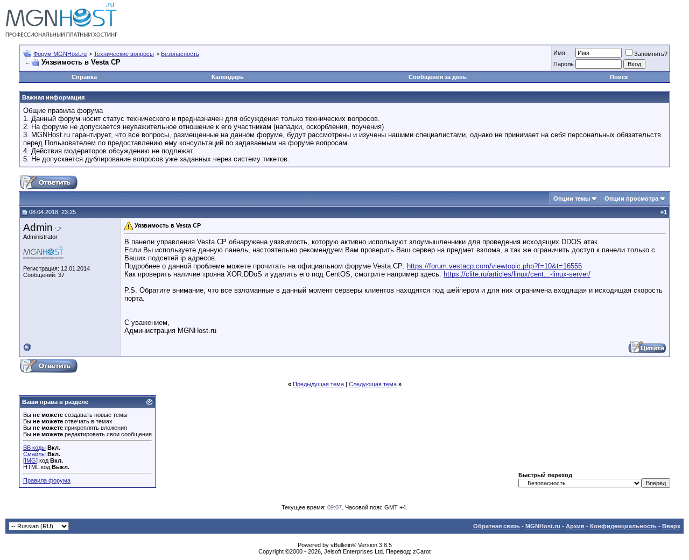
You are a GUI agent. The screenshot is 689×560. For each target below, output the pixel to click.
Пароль (563, 64)
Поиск (619, 77)
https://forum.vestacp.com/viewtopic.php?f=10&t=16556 (494, 266)
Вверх (671, 526)
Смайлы (34, 454)
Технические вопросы (124, 54)
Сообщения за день (438, 77)
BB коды (34, 447)
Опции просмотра (631, 198)
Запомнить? (650, 54)
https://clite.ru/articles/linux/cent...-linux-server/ (517, 274)
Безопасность (180, 54)
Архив (575, 526)
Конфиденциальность (623, 526)
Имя (559, 52)
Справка (84, 77)
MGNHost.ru (542, 526)
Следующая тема (373, 384)
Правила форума (47, 480)
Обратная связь (496, 526)
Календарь (228, 77)
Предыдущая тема (318, 384)
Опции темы (571, 198)
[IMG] (30, 460)
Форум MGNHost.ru (60, 54)
